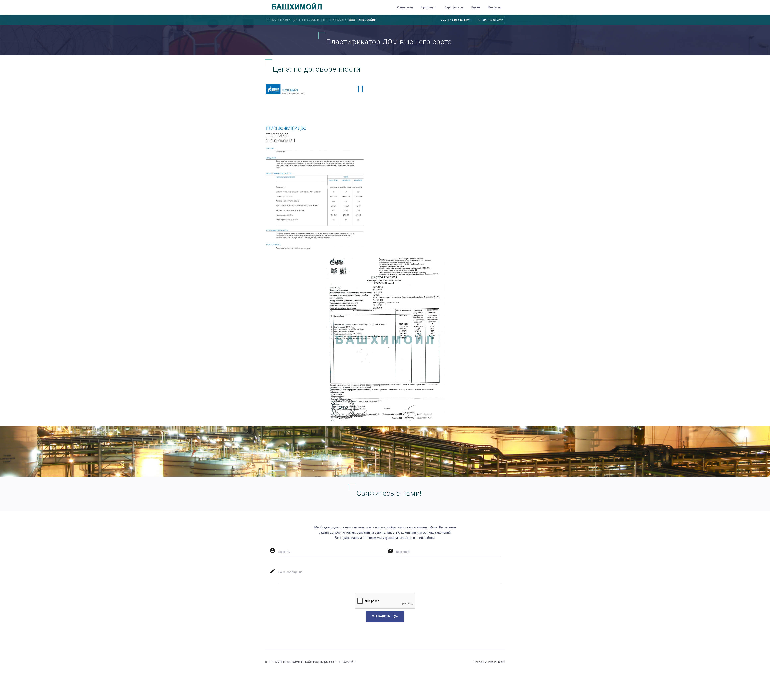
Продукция (428, 7)
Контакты (494, 7)
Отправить (385, 616)
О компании (405, 7)
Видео (475, 7)
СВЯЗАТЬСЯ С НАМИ (490, 19)
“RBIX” (501, 662)
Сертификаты (454, 7)
